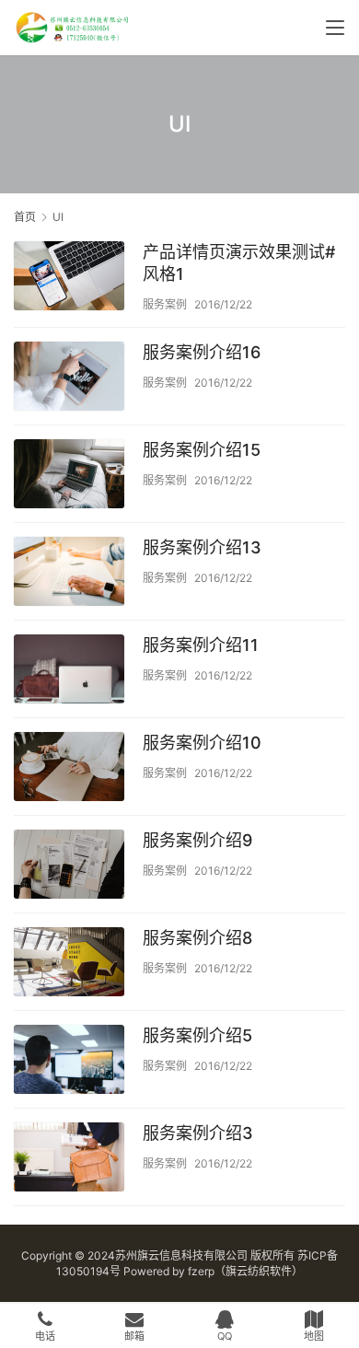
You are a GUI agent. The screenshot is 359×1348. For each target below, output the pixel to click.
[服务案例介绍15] (69, 476)
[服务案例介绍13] (69, 573)
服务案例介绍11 (201, 645)
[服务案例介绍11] (69, 671)
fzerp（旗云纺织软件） (245, 1271)
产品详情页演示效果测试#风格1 (239, 263)
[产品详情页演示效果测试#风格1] (69, 278)
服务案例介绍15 (202, 449)
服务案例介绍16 (202, 352)
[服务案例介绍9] (69, 866)
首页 (25, 217)
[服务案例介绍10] (69, 769)
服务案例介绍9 (197, 840)
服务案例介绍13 (202, 547)
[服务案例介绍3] (69, 1159)
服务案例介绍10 (202, 742)
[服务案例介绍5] (69, 1061)
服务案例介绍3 (198, 1133)
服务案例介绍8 (197, 937)
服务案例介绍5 (197, 1035)
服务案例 (165, 304)
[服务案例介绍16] (69, 378)
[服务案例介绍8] (69, 964)
